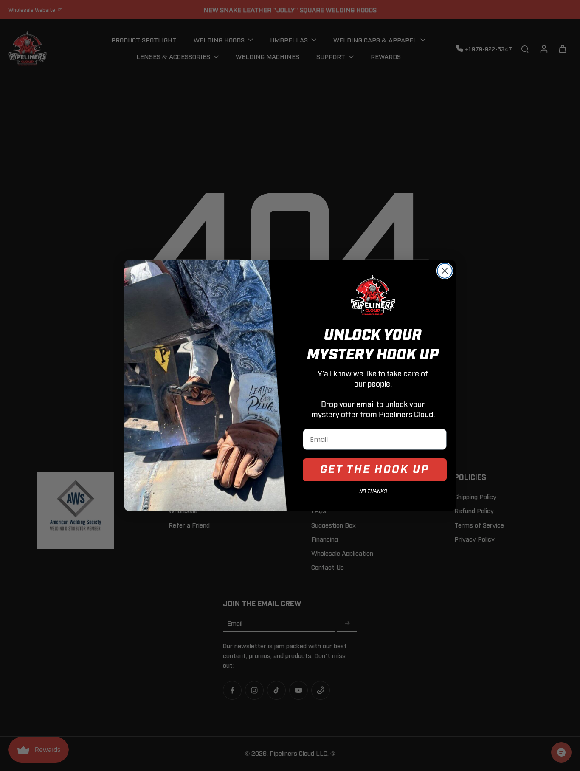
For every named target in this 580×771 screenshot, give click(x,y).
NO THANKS (373, 492)
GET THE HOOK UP (374, 469)
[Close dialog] (444, 270)
